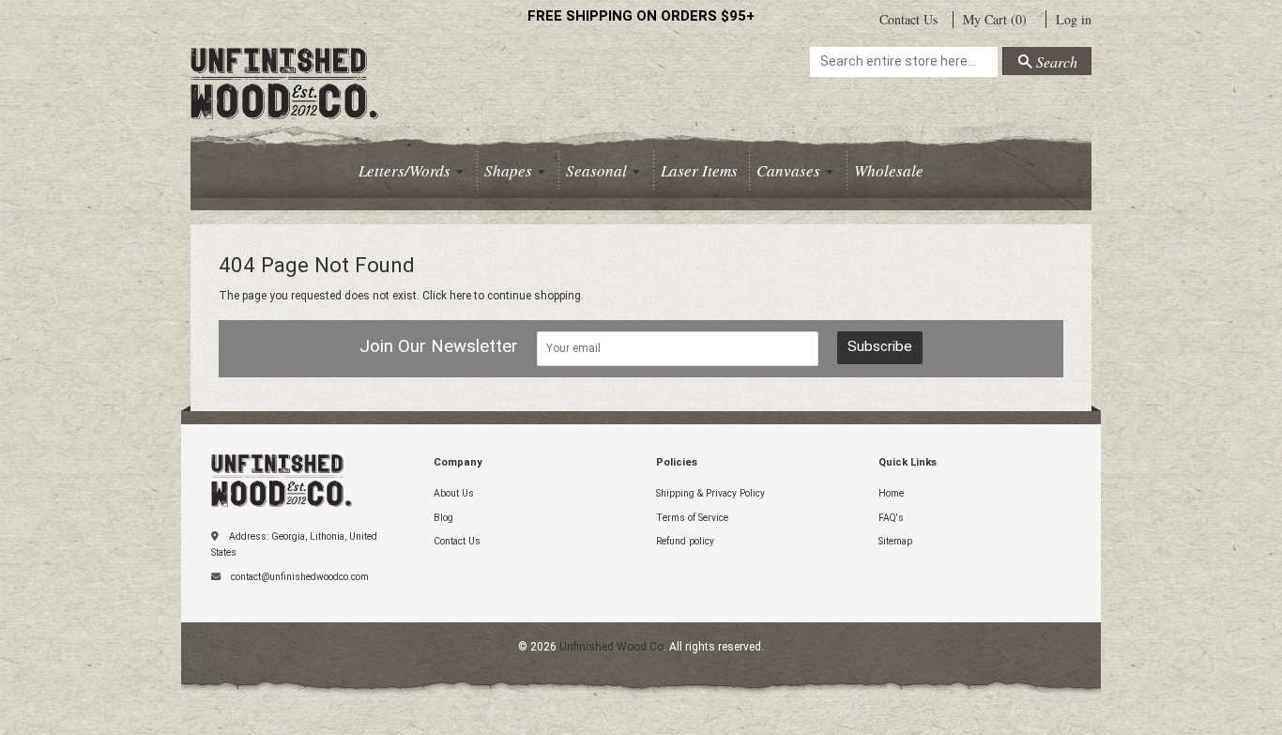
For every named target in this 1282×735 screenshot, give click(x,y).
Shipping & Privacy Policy (710, 493)
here (460, 295)
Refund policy (685, 541)
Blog (443, 518)
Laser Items (699, 170)
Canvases (790, 170)
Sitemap (895, 541)
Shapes (510, 170)
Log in (1073, 19)
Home (891, 493)
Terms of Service (692, 518)
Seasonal (598, 170)
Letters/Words (406, 170)
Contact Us (908, 19)
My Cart (995, 19)
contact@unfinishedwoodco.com (300, 577)
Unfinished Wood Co (317, 71)
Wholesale (888, 170)
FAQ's (891, 518)
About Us (454, 493)
